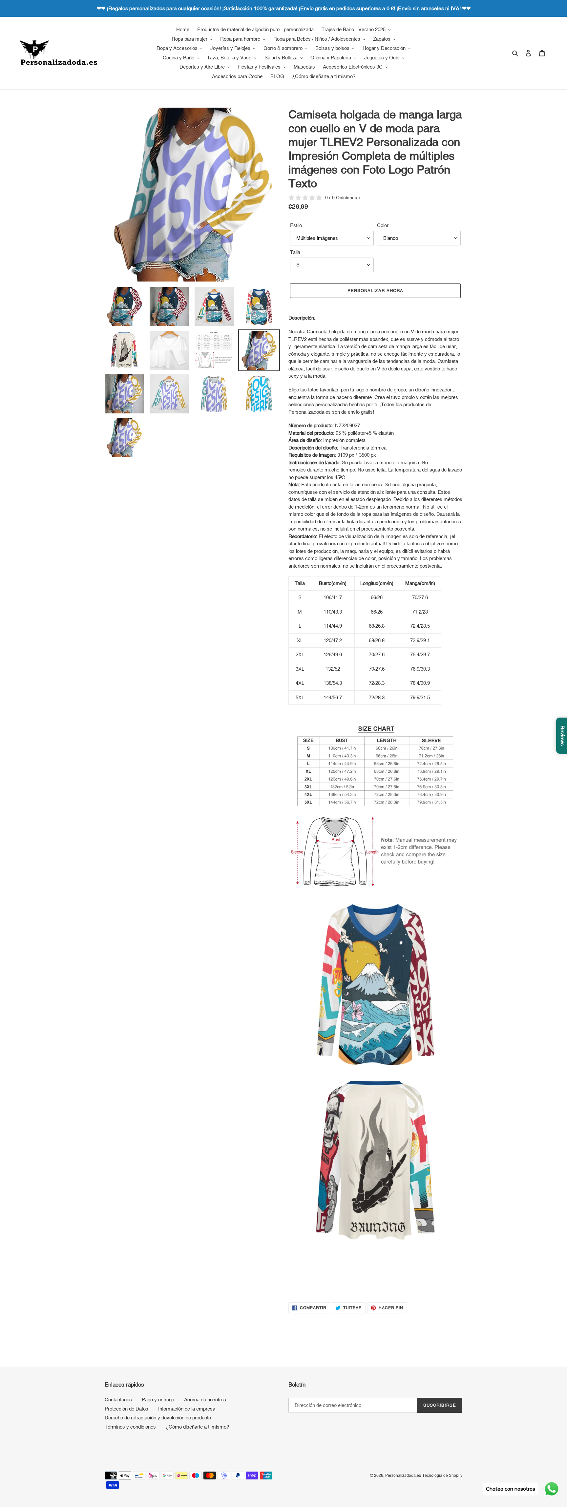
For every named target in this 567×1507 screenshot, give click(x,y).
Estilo (296, 225)
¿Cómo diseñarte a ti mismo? (197, 1427)
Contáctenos (118, 1399)
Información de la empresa (186, 1409)
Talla (295, 252)
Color (382, 225)
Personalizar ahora (375, 290)
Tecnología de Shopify (442, 1475)
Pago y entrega (158, 1399)
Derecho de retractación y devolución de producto (158, 1417)
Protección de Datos (126, 1409)
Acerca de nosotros (205, 1399)
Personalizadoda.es (403, 1475)
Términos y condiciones (130, 1427)
